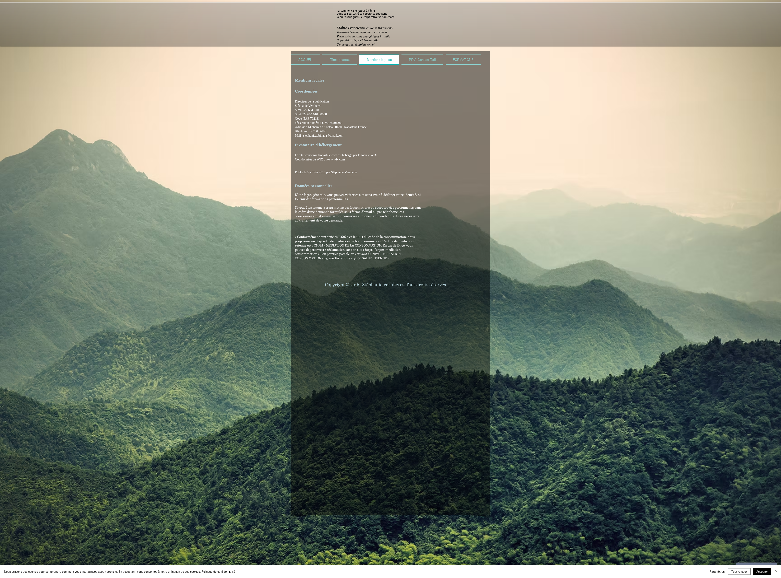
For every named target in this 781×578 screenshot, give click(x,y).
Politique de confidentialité (218, 571)
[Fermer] (776, 571)
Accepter (762, 571)
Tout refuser (739, 571)
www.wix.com (335, 159)
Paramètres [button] (717, 571)
